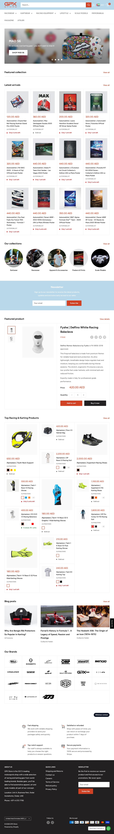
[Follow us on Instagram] (52, 822)
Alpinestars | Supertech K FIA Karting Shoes (97, 488)
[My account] (94, 5)
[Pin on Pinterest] (96, 337)
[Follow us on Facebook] (48, 822)
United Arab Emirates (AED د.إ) (16, 818)
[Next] (109, 259)
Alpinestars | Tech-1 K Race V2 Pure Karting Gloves (63, 545)
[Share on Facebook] (91, 337)
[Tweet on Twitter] (100, 337)
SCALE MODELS (81, 13)
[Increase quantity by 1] (83, 395)
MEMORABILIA (98, 13)
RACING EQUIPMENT (45, 13)
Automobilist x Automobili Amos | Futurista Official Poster (96, 123)
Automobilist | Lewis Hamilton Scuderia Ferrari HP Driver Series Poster (68, 123)
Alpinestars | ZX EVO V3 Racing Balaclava (29, 515)
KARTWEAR (25, 13)
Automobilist (12, 129)
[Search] (88, 4)
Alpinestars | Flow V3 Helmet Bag (64, 431)
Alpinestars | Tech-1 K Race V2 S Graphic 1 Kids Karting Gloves (55, 519)
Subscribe (74, 303)
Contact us (50, 775)
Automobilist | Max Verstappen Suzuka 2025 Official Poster (42, 123)
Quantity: (64, 395)
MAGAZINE (9, 20)
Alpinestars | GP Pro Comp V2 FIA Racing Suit (99, 516)
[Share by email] (104, 337)
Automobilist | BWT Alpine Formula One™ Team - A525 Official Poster (70, 220)
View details (105, 319)
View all (106, 72)
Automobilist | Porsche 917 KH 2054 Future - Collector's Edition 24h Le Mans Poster (96, 172)
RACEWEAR (9, 13)
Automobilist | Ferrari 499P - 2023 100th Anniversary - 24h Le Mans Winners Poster (44, 220)
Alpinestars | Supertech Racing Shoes (92, 463)
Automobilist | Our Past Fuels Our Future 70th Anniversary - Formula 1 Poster (15, 221)
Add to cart (71, 403)
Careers (49, 778)
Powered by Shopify (11, 827)
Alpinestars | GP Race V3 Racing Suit (64, 459)
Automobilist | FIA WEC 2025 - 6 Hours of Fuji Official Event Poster (16, 170)
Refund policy (51, 786)
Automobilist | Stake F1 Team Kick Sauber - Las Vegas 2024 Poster (42, 170)
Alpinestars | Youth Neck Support (20, 463)
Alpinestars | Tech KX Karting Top (64, 573)
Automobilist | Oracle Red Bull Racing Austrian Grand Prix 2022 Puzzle (17, 123)
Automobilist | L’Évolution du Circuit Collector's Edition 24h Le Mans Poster (69, 170)
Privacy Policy (51, 789)
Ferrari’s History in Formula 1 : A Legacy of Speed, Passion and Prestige (56, 634)
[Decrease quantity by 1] (71, 395)
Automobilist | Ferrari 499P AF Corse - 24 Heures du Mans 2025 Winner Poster (96, 220)
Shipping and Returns (54, 771)
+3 (33, 497)
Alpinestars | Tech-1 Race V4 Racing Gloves (28, 488)
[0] (107, 5)
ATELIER (21, 20)
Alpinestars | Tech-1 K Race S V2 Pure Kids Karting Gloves (22, 576)
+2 (68, 467)
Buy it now (95, 403)
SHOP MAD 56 (18, 53)
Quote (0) (112, 623)
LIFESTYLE (64, 13)
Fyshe (62, 337)
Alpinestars (11, 466)
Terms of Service (52, 782)
